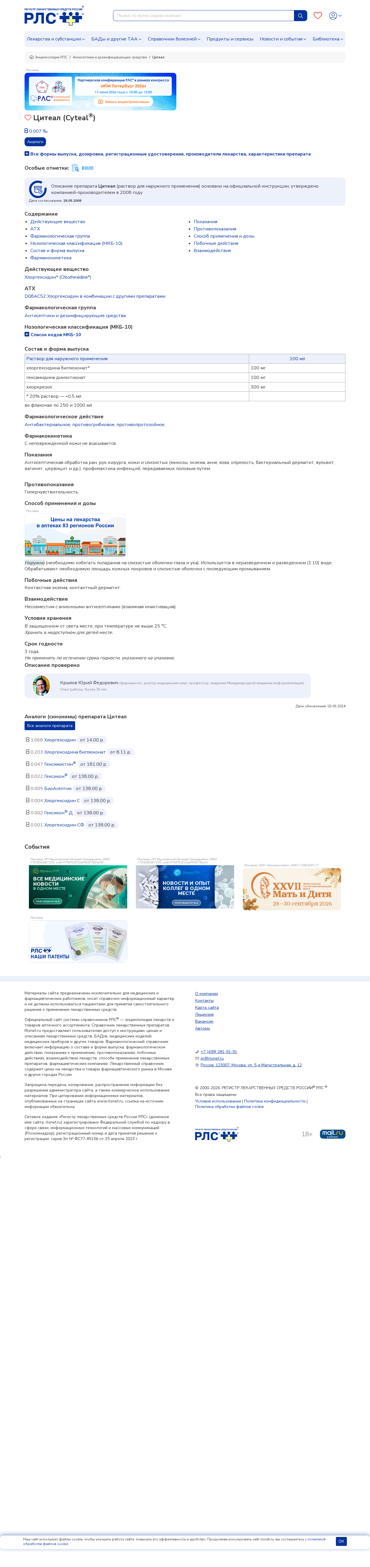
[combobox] (203, 15)
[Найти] (300, 15)
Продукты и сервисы (230, 39)
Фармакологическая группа (60, 236)
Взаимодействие (212, 250)
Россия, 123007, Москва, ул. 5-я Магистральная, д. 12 (251, 1065)
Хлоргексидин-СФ (64, 825)
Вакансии (204, 1021)
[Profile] (335, 16)
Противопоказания (215, 229)
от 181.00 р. (93, 764)
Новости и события (281, 39)
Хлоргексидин (60, 740)
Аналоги (35, 142)
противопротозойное (140, 424)
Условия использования (218, 1101)
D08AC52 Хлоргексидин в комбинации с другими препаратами (95, 296)
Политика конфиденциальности (275, 1101)
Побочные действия (216, 243)
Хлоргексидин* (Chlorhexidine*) (58, 277)
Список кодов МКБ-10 (56, 335)
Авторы (202, 1028)
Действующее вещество (57, 222)
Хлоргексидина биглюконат (75, 752)
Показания (205, 222)
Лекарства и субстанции (54, 39)
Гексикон (56, 776)
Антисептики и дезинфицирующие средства (110, 57)
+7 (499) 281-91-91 (219, 1051)
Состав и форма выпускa (57, 250)
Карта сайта (207, 1007)
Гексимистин (60, 764)
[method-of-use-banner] (100, 91)
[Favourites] (317, 15)
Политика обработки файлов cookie (229, 1106)
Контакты (204, 1000)
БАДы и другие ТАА (114, 39)
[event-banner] (292, 889)
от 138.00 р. (85, 776)
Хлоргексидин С (62, 801)
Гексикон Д (58, 813)
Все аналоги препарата (50, 725)
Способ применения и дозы (224, 236)
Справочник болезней (172, 39)
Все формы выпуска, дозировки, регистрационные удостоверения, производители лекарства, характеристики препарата (170, 154)
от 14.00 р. (92, 740)
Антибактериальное (47, 424)
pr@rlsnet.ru (212, 1058)
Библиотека (326, 39)
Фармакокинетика (50, 258)
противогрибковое (93, 424)
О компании (206, 993)
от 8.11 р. (120, 752)
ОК (341, 1541)
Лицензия (204, 1014)
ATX (35, 229)
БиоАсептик (58, 788)
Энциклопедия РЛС (51, 57)
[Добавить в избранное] (28, 118)
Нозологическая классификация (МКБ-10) (76, 243)
